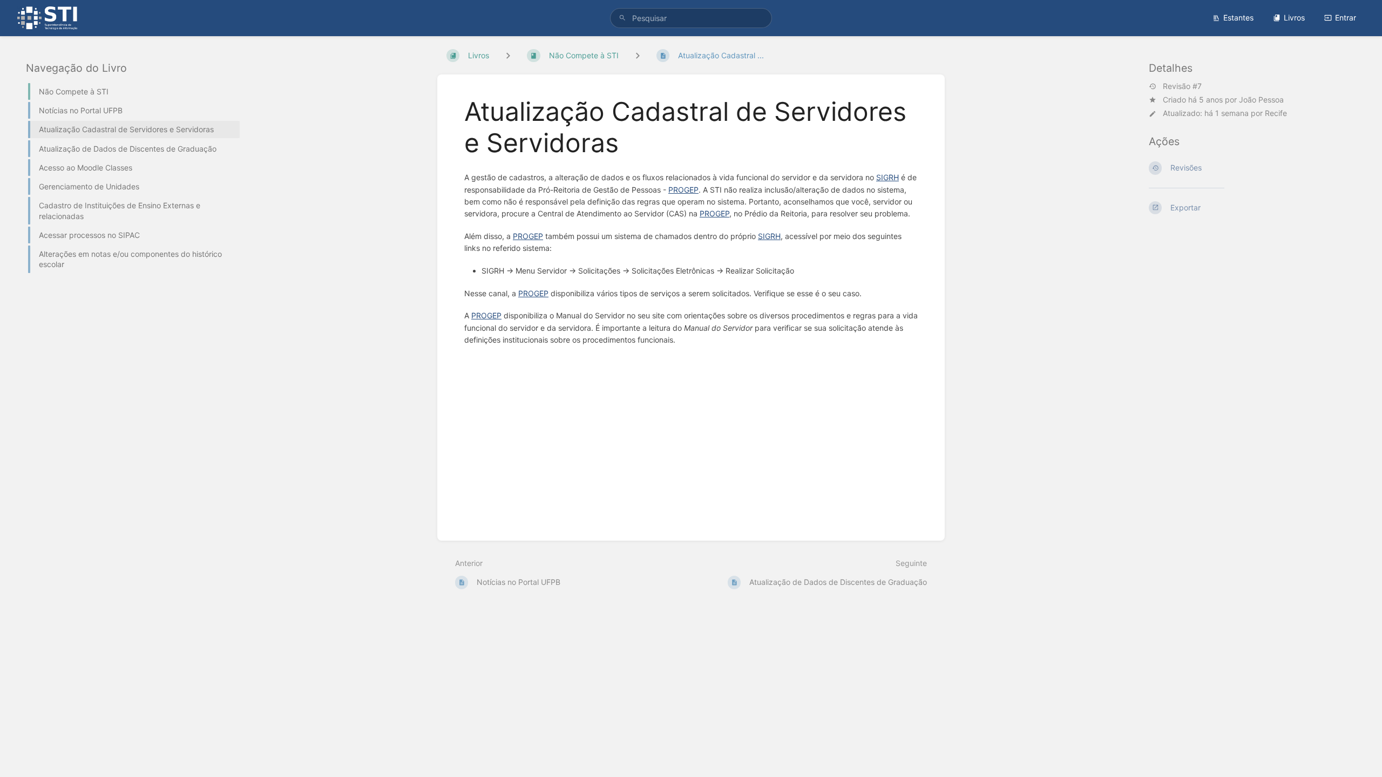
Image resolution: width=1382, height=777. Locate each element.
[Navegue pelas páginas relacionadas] (637, 55)
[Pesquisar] (622, 18)
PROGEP (683, 189)
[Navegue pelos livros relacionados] (508, 55)
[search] (691, 18)
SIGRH (887, 177)
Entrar (1345, 17)
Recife (1276, 113)
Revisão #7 (1182, 86)
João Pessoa (1261, 99)
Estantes (1238, 17)
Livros (1294, 17)
